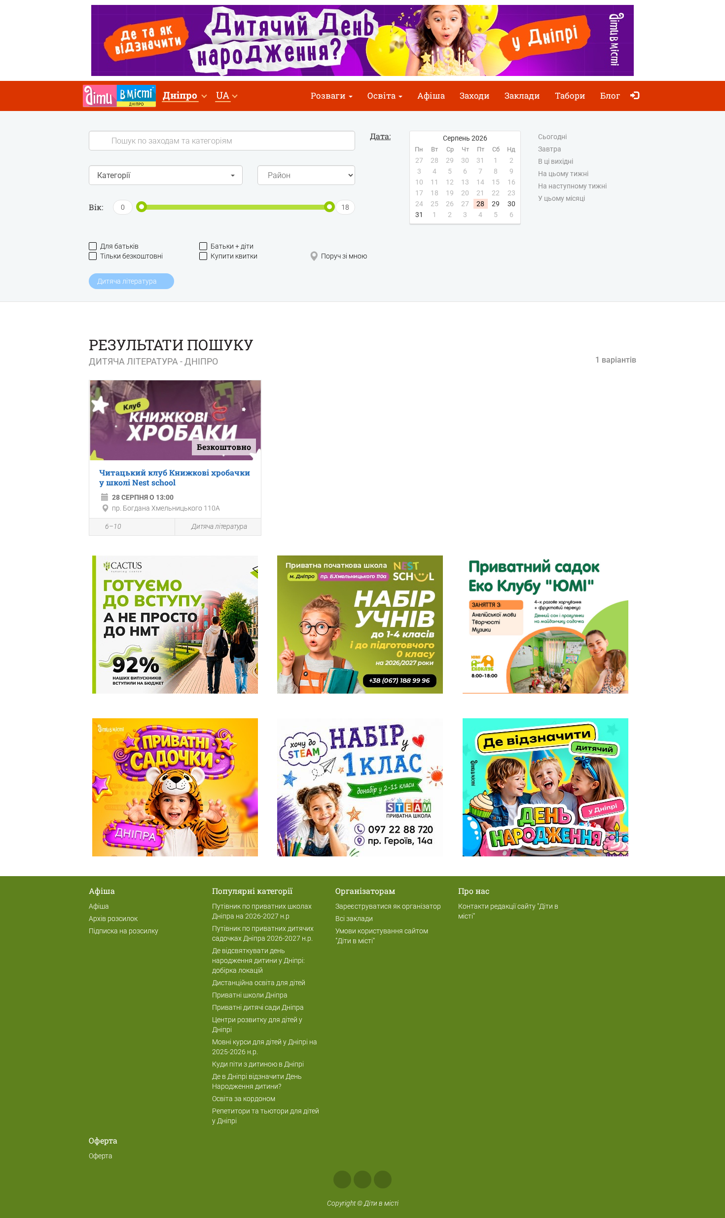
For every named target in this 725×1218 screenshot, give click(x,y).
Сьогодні (552, 137)
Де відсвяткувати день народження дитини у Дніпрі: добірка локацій (258, 960)
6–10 (113, 526)
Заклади (522, 95)
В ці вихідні (555, 161)
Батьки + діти (232, 246)
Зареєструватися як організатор (388, 906)
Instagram (362, 1179)
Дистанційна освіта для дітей (258, 983)
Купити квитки (234, 256)
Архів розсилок (113, 919)
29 (496, 204)
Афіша (431, 95)
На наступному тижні (572, 186)
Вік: (96, 207)
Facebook (342, 1179)
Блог (610, 95)
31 (419, 215)
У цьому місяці (561, 198)
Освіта (382, 95)
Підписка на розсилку (123, 931)
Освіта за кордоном (243, 1099)
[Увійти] (637, 96)
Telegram (383, 1179)
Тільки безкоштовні (131, 256)
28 (480, 204)
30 (511, 204)
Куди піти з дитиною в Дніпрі (258, 1064)
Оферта (100, 1156)
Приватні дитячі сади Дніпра (258, 1007)
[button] (184, 96)
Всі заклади (354, 919)
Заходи (475, 95)
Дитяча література (219, 526)
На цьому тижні (563, 174)
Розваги (329, 95)
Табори (570, 95)
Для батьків (119, 246)
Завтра (549, 149)
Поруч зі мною (344, 256)
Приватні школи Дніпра (250, 995)
